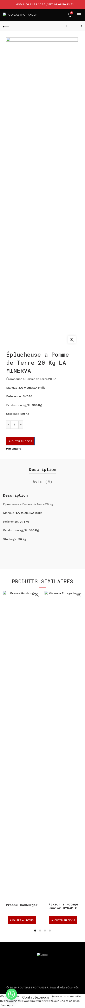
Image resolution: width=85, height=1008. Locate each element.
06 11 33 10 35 (35, 4)
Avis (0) (42, 481)
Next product (79, 26)
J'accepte (6, 1005)
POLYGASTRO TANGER (33, 987)
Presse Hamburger (22, 905)
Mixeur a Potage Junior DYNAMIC (63, 906)
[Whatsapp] (11, 997)
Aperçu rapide (36, 594)
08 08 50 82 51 (64, 4)
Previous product (68, 26)
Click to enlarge (72, 339)
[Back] (6, 26)
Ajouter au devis (20, 441)
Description (42, 469)
